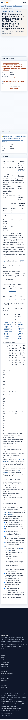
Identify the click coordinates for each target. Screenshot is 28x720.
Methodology (4, 671)
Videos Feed (4, 680)
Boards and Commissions (7, 704)
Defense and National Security (8, 706)
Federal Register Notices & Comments (12, 284)
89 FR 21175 (12, 291)
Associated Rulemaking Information (12, 271)
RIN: (3, 274)
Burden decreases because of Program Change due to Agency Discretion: (13, 440)
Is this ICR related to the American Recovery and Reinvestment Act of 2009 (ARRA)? (13, 489)
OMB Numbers (4, 667)
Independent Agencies (18, 701)
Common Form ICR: (8, 503)
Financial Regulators (20, 704)
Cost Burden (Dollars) (5, 228)
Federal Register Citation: (17, 275)
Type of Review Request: (9, 196)
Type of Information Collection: (7, 187)
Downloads (3, 657)
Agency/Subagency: (8, 175)
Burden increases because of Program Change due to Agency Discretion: (12, 434)
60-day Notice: (4, 287)
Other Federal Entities (6, 713)
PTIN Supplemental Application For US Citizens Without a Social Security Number (21, 330)
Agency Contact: (7, 497)
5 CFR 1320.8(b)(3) (8, 514)
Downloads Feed (5, 678)
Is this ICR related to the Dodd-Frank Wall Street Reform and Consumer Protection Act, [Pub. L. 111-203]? (13, 483)
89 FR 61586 (12, 299)
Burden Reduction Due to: (9, 444)
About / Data (4, 669)
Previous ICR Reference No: (21, 168)
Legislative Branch (5, 711)
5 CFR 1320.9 (6, 512)
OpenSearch (4, 687)
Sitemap (3, 683)
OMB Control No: (7, 161)
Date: (24, 274)
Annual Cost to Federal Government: (12, 449)
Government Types (5, 662)
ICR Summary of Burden (9, 342)
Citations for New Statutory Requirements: (13, 266)
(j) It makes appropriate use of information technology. (12, 589)
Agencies (3, 655)
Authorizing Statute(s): (8, 260)
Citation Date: (22, 287)
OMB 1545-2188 (17, 6)
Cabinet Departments (6, 701)
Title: (4, 179)
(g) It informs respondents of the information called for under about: (14, 548)
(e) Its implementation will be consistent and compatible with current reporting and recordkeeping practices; (15, 538)
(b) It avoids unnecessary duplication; (14, 526)
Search (2, 653)
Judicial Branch (15, 711)
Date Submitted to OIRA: (21, 197)
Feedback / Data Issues (7, 673)
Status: (4, 167)
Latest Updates (4, 664)
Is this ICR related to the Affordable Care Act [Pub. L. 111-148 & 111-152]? (13, 479)
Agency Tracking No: (21, 175)
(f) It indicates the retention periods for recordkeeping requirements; (14, 543)
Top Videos (3, 660)
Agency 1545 (8, 6)
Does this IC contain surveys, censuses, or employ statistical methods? (13, 454)
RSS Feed (3, 676)
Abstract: (5, 234)
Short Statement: (7, 446)
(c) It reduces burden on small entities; (14, 529)
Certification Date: (7, 600)
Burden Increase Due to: (9, 437)
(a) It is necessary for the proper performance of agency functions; (13, 523)
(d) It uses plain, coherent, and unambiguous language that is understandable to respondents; (13, 532)
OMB (5, 2)
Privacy (2, 690)
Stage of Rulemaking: (8, 274)
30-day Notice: (4, 296)
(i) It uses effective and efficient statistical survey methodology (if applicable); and (13, 584)
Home (2, 6)
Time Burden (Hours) (5, 221)
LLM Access (4, 685)
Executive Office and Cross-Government (11, 708)
